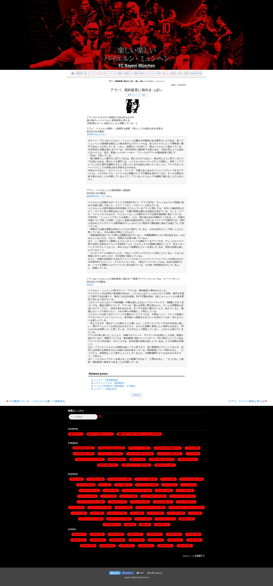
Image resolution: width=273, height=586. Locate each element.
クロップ (167, 485)
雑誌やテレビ (162, 465)
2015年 (95, 540)
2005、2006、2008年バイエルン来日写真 (141, 434)
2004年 (182, 545)
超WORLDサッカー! (97, 196)
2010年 (191, 540)
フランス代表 (184, 502)
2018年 (171, 534)
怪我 (143, 524)
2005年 (163, 545)
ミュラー (77, 513)
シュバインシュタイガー (135, 490)
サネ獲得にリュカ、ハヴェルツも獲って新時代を (37, 401)
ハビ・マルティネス (151, 496)
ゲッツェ (186, 485)
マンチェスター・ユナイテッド (184, 507)
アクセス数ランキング (102, 434)
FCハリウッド (109, 73)
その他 (190, 448)
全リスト (77, 434)
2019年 (152, 534)
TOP (141, 573)
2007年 (124, 545)
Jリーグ (75, 479)
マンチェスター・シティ (148, 507)
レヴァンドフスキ (116, 519)
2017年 (190, 534)
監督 (173, 73)
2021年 (113, 534)
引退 (128, 524)
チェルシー (162, 490)
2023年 (77, 534)
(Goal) (90, 284)
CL (100, 73)
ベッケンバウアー (97, 507)
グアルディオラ (144, 485)
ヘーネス (74, 507)
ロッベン (140, 519)
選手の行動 (139, 73)
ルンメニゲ (174, 513)
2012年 (153, 540)
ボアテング (121, 507)
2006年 (143, 545)
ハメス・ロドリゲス (180, 496)
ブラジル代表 (161, 502)
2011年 (172, 540)
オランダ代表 (84, 485)
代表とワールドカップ (87, 459)
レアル (193, 513)
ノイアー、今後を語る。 (106, 389)
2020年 (132, 534)
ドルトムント (85, 496)
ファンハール (138, 502)
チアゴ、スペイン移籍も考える (246, 401)
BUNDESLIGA (81, 448)
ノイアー (106, 496)
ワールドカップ (164, 519)
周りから (135, 459)
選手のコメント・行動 (136, 95)
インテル (166, 479)
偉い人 (165, 73)
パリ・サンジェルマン (89, 502)
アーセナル (93, 479)
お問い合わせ (156, 573)
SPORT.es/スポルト (97, 134)
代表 (179, 73)
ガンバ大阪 (121, 485)
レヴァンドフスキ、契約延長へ (110, 383)
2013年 (134, 540)
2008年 (105, 545)
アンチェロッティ (117, 479)
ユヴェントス (115, 513)
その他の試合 (81, 453)
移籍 (120, 73)
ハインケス (126, 496)
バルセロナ (115, 502)
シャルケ (109, 490)
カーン (103, 485)
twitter (116, 573)
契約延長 (136, 395)
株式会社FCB (196, 73)
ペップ (191, 453)
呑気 (186, 73)
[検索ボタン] (100, 416)
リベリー (153, 513)
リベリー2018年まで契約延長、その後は (114, 386)
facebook (128, 573)
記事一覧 (82, 73)
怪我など (128, 73)
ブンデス (92, 73)
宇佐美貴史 (110, 524)
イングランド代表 (144, 479)
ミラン (95, 513)
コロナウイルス (88, 490)
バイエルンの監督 (167, 453)
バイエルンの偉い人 (137, 453)
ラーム (135, 513)
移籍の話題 (104, 465)
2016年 (76, 540)
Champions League (109, 448)
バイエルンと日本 (153, 73)
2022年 (95, 534)
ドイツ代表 (183, 490)
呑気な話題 (115, 459)
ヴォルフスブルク (189, 479)
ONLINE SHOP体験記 (165, 448)
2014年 (114, 540)
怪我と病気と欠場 (159, 459)
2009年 (85, 545)
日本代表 (160, 524)
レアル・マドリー (88, 519)
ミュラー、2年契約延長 (106, 380)
